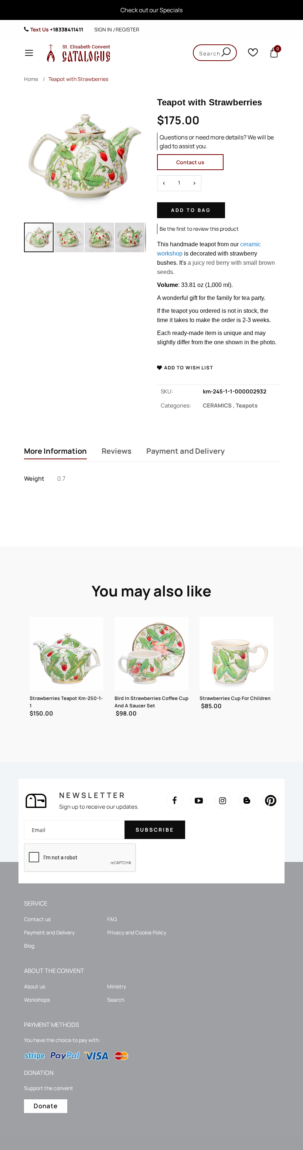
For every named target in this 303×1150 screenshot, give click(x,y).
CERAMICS (219, 405)
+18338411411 (66, 29)
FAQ (112, 919)
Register (127, 29)
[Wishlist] (253, 54)
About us (34, 986)
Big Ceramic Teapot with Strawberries (229, 702)
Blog (29, 945)
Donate (46, 1106)
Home (31, 78)
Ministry (116, 986)
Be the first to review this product (199, 228)
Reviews (117, 451)
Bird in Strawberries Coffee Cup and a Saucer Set (66, 702)
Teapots (247, 405)
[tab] (55, 451)
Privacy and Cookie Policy (136, 932)
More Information (55, 451)
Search (115, 999)
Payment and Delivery (185, 451)
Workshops (37, 999)
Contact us (190, 162)
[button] (69, 237)
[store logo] (77, 53)
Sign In (103, 29)
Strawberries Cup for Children (150, 698)
